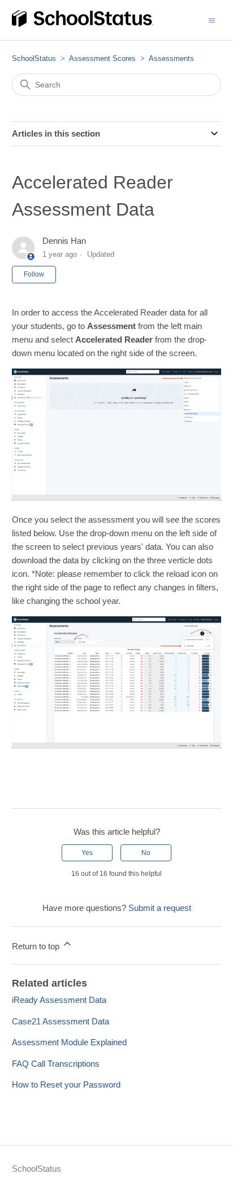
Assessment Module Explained (69, 1042)
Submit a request (159, 908)
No (145, 853)
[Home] (82, 25)
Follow (34, 274)
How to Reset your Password (66, 1084)
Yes (87, 853)
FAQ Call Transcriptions (56, 1063)
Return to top (37, 946)
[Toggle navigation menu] (211, 19)
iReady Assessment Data (59, 1000)
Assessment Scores (102, 58)
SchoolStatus (34, 58)
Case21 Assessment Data (60, 1021)
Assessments (171, 58)
